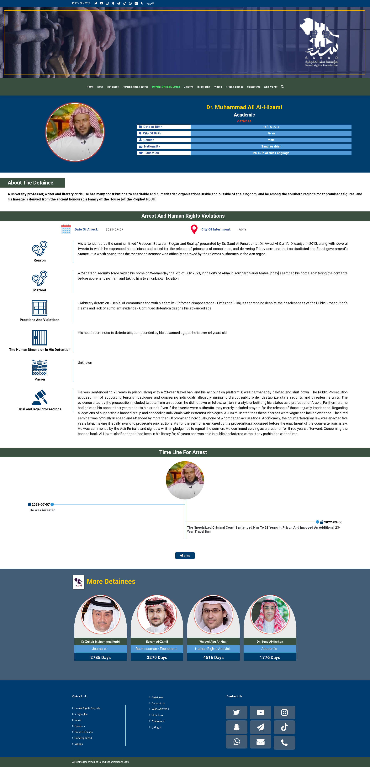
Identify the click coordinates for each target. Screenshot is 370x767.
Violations (157, 715)
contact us (158, 703)
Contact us (253, 87)
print (186, 555)
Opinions (188, 87)
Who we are (271, 87)
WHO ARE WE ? (160, 709)
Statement (158, 721)
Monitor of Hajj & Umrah (166, 87)
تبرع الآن (156, 727)
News (100, 87)
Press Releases (234, 87)
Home (90, 87)
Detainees (113, 87)
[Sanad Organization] (185, 42)
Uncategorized (83, 737)
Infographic (203, 87)
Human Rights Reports (135, 87)
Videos (218, 87)
